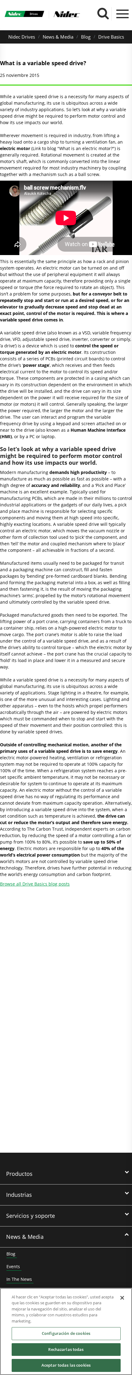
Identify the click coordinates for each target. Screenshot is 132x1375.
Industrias (19, 1194)
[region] (66, 1331)
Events (13, 1266)
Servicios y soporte (30, 1215)
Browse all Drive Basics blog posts (35, 884)
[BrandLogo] (24, 15)
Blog (86, 37)
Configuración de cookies (66, 1333)
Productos (19, 1173)
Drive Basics (111, 37)
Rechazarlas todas (65, 1349)
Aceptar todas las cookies (66, 1365)
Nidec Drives (21, 37)
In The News (19, 1279)
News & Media (58, 37)
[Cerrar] (122, 1298)
